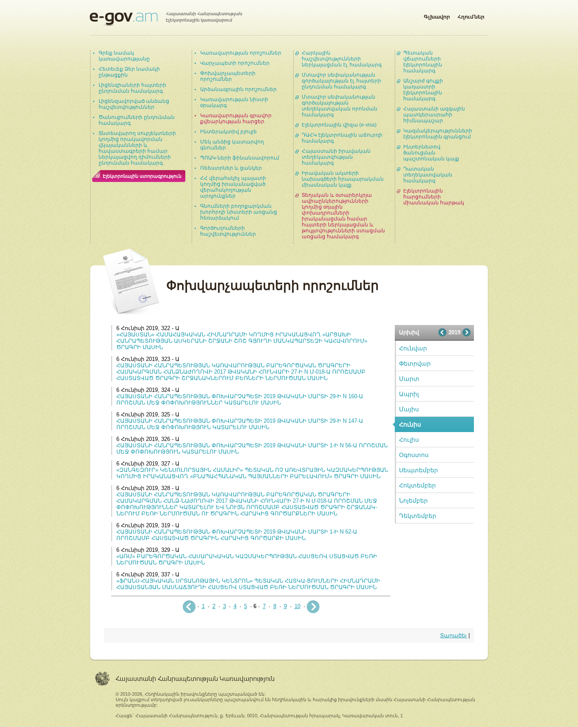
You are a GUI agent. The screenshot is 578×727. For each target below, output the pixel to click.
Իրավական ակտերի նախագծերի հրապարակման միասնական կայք (343, 179)
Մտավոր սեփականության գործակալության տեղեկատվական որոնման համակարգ (339, 106)
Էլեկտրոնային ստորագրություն (142, 176)
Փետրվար (415, 363)
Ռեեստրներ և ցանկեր (231, 168)
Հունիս (410, 424)
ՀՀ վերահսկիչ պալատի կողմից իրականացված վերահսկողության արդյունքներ (233, 187)
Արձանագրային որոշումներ (238, 89)
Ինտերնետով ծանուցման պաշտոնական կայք (431, 153)
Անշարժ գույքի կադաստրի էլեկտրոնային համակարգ (423, 90)
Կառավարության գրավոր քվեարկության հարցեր (236, 118)
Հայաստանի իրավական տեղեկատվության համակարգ (336, 157)
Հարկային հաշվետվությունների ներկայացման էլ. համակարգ (342, 59)
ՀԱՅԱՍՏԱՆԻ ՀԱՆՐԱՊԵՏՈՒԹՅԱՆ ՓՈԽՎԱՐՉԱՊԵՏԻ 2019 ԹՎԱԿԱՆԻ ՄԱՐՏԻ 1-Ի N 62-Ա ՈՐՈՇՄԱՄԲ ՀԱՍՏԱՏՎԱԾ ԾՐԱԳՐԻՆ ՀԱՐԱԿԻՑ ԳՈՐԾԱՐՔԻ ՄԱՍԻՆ (236, 535)
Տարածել (453, 635)
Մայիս (409, 409)
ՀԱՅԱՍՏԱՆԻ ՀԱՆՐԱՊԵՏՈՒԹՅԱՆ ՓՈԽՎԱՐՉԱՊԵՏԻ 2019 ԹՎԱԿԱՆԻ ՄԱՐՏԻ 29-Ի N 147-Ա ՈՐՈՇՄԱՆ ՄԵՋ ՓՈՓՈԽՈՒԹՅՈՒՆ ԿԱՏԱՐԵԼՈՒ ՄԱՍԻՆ (239, 424)
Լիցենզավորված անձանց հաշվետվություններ (134, 104)
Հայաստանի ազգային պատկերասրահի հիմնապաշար (434, 115)
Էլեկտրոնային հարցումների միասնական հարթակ (433, 197)
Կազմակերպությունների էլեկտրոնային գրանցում (437, 134)
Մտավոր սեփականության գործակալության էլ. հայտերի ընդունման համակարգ (341, 81)
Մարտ (409, 378)
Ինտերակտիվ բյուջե (228, 132)
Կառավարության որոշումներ (240, 53)
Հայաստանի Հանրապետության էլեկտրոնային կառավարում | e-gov (166, 19)
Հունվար (413, 348)
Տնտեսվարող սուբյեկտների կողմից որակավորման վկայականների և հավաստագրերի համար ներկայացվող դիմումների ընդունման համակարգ (137, 148)
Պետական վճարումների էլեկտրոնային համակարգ (422, 62)
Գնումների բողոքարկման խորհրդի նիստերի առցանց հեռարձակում (238, 212)
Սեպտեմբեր (418, 470)
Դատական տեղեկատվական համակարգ (427, 175)
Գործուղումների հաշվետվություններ (228, 231)
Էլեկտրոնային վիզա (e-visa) (339, 125)
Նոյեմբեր (413, 500)
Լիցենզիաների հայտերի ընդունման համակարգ (132, 88)
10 (297, 606)
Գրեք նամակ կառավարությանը (124, 56)
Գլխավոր (437, 15)
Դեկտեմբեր (417, 515)
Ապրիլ (409, 394)
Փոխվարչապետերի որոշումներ (228, 76)
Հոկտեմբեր (417, 485)
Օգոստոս (414, 455)
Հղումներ (471, 15)
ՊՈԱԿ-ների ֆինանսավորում (239, 158)
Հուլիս (409, 439)
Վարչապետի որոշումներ (235, 63)
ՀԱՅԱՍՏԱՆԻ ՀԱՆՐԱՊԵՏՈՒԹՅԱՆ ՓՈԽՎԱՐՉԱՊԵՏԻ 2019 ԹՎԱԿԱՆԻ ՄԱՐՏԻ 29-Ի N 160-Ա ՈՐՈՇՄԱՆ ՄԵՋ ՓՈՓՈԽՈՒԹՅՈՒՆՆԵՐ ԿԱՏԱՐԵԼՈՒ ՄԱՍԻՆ (239, 399)
